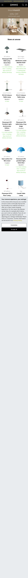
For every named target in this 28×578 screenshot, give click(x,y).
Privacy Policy (17, 220)
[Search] (23, 5)
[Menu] (2, 5)
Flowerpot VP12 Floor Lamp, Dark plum (7, 195)
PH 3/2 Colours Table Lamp (7, 96)
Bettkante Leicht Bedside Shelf (21, 62)
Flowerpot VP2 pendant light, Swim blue (21, 161)
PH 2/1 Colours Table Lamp (21, 96)
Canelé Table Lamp (21, 194)
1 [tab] (8, 33)
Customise (14, 225)
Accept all (14, 229)
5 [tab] (17, 33)
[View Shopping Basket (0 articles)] (26, 5)
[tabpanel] (14, 21)
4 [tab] (15, 33)
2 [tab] (10, 33)
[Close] (26, 1)
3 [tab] (13, 33)
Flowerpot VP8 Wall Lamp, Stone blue (7, 61)
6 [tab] (20, 33)
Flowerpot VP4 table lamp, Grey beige (21, 124)
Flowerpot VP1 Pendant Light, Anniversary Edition (7, 125)
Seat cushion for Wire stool (7, 160)
